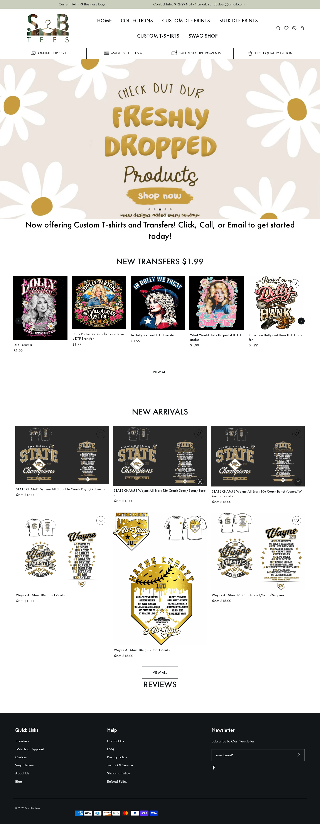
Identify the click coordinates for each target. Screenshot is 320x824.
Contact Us (115, 741)
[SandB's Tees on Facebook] (214, 769)
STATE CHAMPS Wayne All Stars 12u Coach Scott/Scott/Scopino (160, 492)
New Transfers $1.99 (160, 261)
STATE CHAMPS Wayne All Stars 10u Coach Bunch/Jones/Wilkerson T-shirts (257, 493)
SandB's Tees (32, 808)
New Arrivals (160, 411)
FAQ (110, 749)
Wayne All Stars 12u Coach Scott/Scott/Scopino (248, 595)
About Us (22, 773)
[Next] (301, 320)
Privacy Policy (117, 757)
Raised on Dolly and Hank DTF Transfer (275, 337)
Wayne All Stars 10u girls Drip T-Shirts (142, 650)
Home (104, 20)
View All (160, 372)
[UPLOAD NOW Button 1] (160, 139)
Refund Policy (117, 781)
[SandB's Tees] (48, 28)
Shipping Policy (118, 773)
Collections (137, 20)
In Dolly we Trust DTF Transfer (153, 335)
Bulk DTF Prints (238, 20)
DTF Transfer (23, 345)
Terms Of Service (120, 765)
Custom (21, 757)
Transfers (22, 741)
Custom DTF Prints (186, 20)
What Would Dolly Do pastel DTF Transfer (216, 337)
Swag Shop (203, 35)
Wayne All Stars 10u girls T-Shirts (40, 595)
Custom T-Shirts (158, 35)
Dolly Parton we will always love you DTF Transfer (98, 336)
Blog (18, 781)
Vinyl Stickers (25, 765)
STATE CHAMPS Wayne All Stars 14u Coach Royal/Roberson (60, 489)
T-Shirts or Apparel (29, 749)
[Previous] (18, 320)
